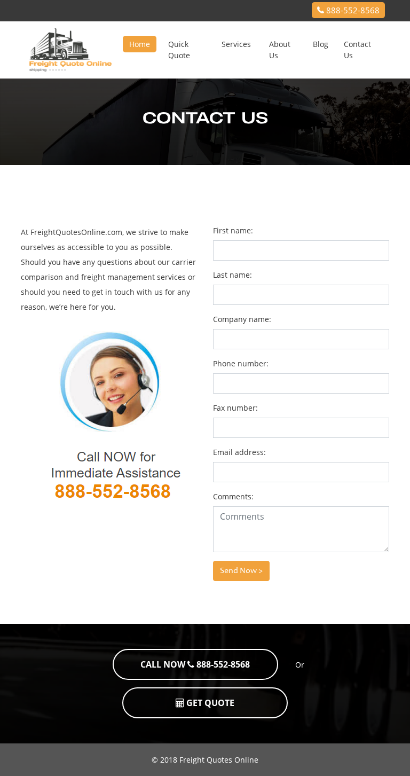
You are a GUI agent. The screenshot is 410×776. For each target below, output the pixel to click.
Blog (320, 44)
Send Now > (241, 571)
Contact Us (357, 49)
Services (236, 44)
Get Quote (209, 703)
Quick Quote (179, 49)
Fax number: (235, 408)
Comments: (233, 496)
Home (139, 44)
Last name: (232, 275)
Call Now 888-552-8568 (195, 664)
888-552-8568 (352, 10)
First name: (233, 230)
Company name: (242, 319)
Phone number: (241, 363)
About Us (279, 49)
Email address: (239, 452)
